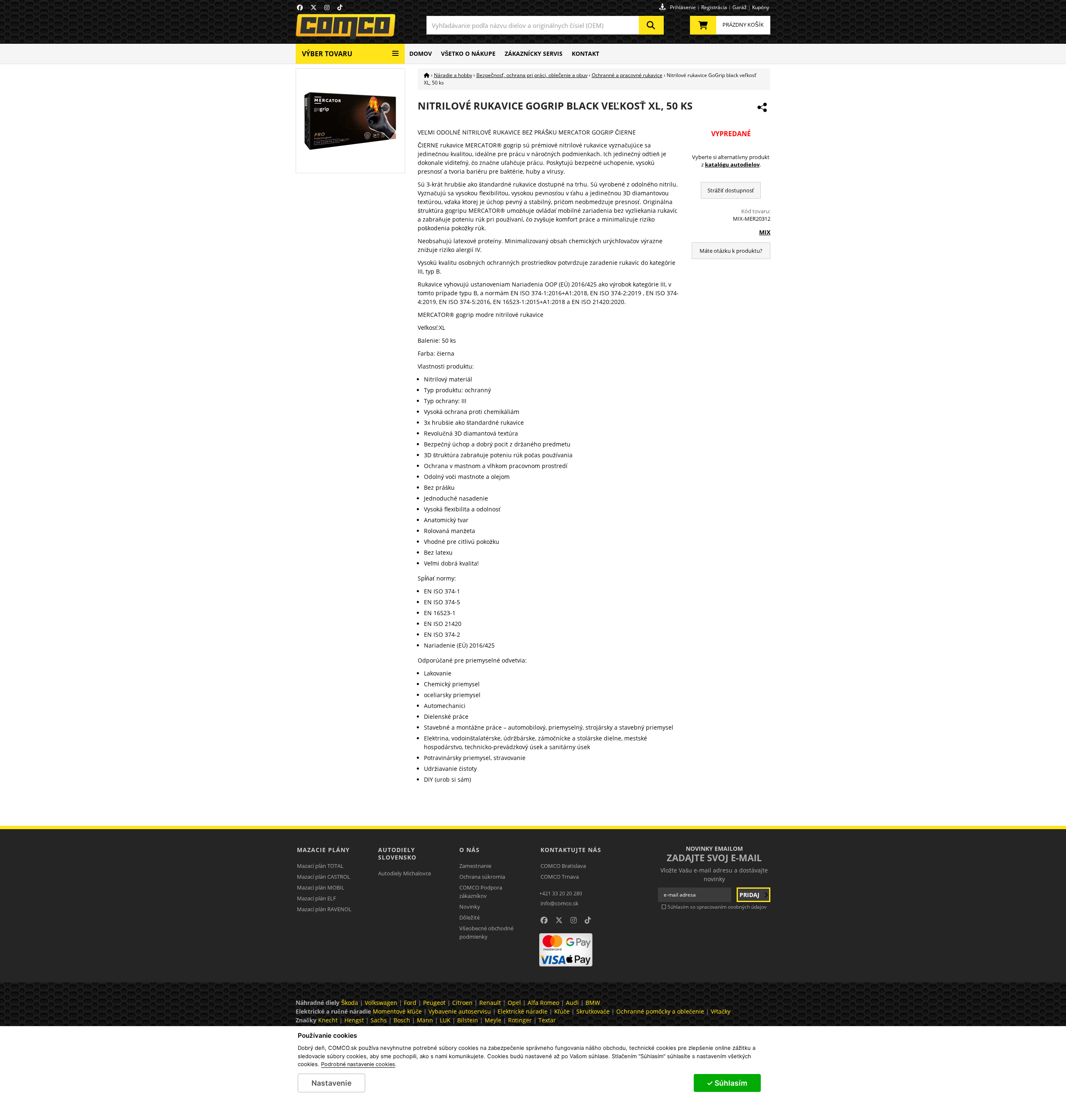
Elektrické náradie (523, 1011)
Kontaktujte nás (570, 850)
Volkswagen (381, 1003)
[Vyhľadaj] (651, 25)
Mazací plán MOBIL (320, 887)
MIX (764, 232)
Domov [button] (420, 53)
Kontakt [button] (585, 53)
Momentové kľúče (397, 1011)
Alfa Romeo (543, 1003)
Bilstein (467, 1020)
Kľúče (562, 1011)
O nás (469, 850)
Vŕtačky (720, 1011)
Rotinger (520, 1020)
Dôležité (469, 917)
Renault (490, 1003)
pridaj (750, 895)
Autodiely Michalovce (404, 873)
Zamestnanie (475, 866)
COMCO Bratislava (563, 866)
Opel (514, 1003)
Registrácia (714, 7)
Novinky (469, 906)
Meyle (493, 1020)
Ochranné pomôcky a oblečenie (660, 1011)
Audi (572, 1003)
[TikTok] (340, 7)
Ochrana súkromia (482, 876)
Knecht (328, 1020)
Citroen (462, 1003)
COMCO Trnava (559, 876)
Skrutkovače (593, 1011)
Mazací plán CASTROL (323, 876)
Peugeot (434, 1003)
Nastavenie (331, 1083)
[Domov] (427, 75)
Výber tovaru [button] (327, 53)
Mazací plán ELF (316, 898)
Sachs (379, 1020)
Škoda (349, 1003)
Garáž (739, 7)
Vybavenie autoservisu (459, 1011)
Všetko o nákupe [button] (468, 53)
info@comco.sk (559, 903)
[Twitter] (313, 7)
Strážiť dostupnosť (730, 190)
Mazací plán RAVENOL (324, 909)
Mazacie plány (323, 850)
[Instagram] (327, 7)
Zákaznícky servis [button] (534, 53)
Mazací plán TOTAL (320, 866)
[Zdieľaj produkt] (762, 107)
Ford (410, 1003)
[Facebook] (300, 7)
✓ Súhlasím (727, 1083)
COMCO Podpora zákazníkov (480, 892)
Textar (547, 1020)
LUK (445, 1020)
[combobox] (545, 25)
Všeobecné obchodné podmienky (486, 932)
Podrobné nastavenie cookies (358, 1064)
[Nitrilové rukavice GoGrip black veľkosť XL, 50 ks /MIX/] (350, 120)
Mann (425, 1020)
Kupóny (760, 7)
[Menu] (395, 50)
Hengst (354, 1020)
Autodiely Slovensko (397, 853)
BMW (592, 1003)
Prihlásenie (683, 7)
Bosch (402, 1020)
